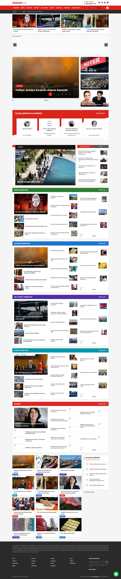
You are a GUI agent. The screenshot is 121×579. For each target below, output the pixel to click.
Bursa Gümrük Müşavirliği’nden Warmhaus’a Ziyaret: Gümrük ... (88, 199)
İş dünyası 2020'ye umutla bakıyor (98, 469)
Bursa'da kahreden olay (28, 182)
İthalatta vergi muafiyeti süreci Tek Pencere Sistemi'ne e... (89, 332)
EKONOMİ (29, 7)
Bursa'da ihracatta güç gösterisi (59, 224)
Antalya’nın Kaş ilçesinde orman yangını (36, 279)
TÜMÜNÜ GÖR (101, 190)
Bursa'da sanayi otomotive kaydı (34, 379)
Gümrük (52, 558)
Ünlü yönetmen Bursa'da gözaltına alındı (36, 226)
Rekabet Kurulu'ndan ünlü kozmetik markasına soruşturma (59, 420)
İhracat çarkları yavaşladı (32, 333)
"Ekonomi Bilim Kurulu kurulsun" (97, 464)
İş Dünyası (53, 561)
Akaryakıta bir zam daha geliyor (59, 277)
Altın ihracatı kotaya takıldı (58, 322)
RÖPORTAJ (59, 7)
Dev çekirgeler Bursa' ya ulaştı (59, 215)
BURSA (23, 7)
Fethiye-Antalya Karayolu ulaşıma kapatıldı (42, 90)
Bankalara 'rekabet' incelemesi (33, 447)
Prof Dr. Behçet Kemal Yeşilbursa (49, 129)
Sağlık (13, 565)
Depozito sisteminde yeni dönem (59, 268)
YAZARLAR (67, 7)
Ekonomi (34, 558)
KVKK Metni (72, 563)
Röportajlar (15, 563)
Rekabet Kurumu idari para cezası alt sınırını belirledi (58, 438)
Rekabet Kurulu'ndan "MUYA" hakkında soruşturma (87, 413)
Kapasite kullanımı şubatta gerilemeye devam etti (57, 375)
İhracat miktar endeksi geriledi (88, 319)
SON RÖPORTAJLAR (85, 146)
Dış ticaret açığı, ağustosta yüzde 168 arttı (98, 474)
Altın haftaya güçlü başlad (57, 250)
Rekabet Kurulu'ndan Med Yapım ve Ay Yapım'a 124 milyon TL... (59, 447)
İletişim (71, 561)
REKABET (36, 7)
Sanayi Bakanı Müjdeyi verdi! (97, 485)
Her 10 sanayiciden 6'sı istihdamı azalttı (28, 372)
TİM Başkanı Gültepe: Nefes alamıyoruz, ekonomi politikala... (59, 313)
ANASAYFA (16, 7)
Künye (71, 558)
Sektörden (34, 565)
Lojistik (52, 563)
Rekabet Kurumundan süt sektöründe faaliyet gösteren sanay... (87, 426)
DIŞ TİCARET (44, 7)
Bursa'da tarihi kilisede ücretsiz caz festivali (30, 212)
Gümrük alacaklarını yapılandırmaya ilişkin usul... (96, 480)
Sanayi (33, 563)
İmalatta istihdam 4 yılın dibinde (88, 372)
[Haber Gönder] (116, 574)
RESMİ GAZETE (76, 7)
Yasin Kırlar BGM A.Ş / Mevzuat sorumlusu (71, 129)
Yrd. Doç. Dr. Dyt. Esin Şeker (94, 129)
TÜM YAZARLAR (100, 113)
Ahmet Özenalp (26, 129)
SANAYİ (52, 7)
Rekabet (34, 561)
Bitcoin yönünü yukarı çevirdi (88, 265)
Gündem (14, 561)
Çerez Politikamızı (95, 576)
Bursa (13, 558)
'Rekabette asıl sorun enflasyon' (88, 439)
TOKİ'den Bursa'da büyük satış (88, 212)
